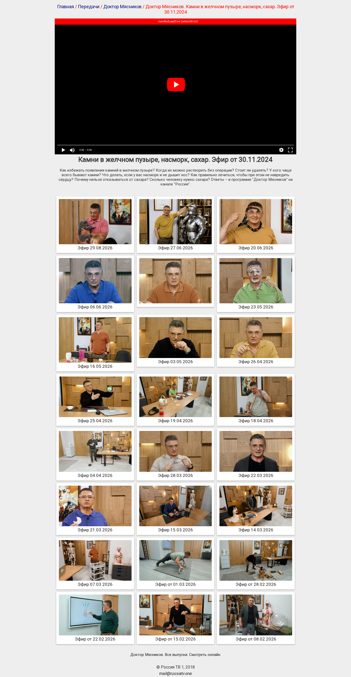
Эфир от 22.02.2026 (95, 639)
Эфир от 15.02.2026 (175, 639)
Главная (65, 6)
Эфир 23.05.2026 (255, 306)
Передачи (88, 6)
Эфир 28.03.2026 (175, 475)
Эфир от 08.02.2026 (256, 639)
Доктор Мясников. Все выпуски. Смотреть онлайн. (175, 654)
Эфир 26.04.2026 (255, 361)
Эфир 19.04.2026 (175, 420)
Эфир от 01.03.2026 (175, 584)
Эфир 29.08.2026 (95, 247)
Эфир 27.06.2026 (175, 247)
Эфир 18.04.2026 (255, 420)
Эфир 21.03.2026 (95, 529)
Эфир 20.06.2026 (255, 247)
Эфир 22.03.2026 (255, 475)
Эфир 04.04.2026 (95, 475)
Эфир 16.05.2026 (95, 366)
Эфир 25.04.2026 (95, 420)
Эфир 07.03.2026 (95, 584)
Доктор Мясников (122, 6)
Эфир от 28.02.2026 (256, 584)
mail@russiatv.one (175, 673)
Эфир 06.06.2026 (95, 306)
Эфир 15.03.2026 (175, 529)
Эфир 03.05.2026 (175, 361)
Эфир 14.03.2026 (255, 529)
